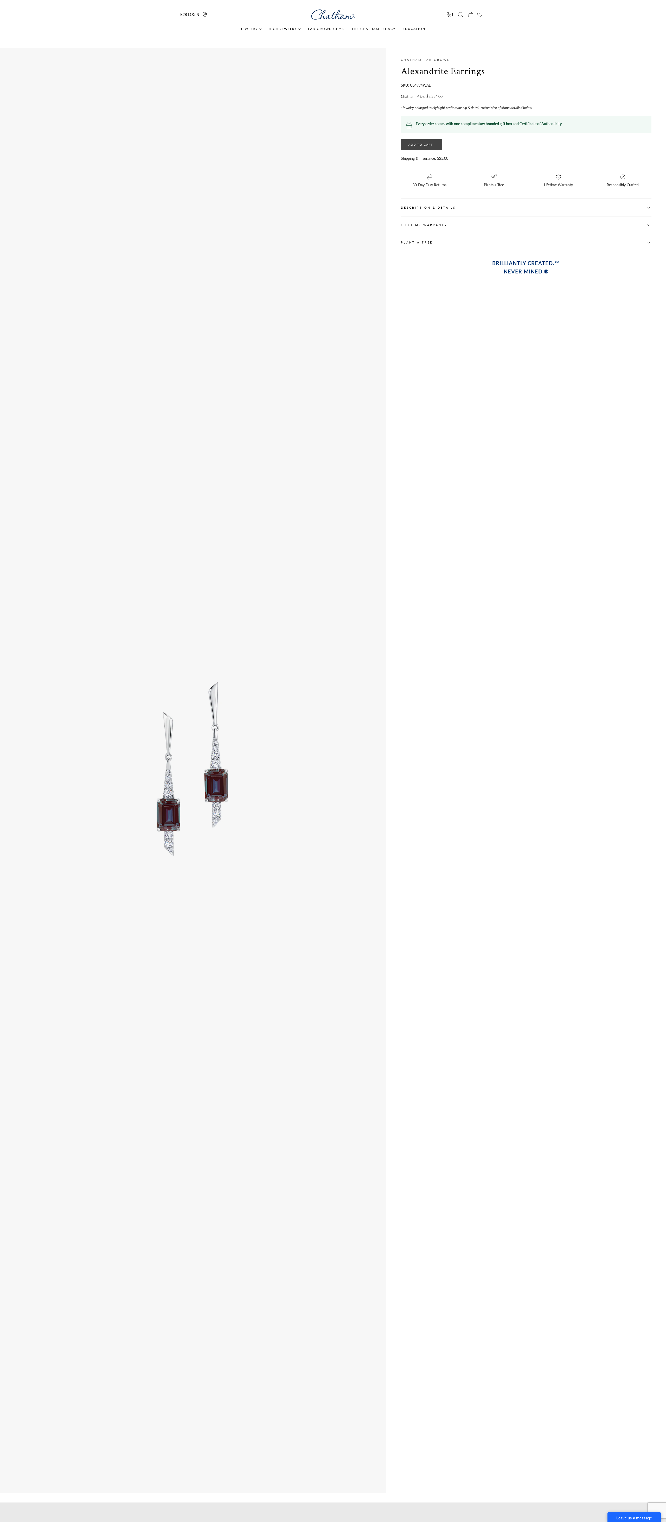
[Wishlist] (480, 15)
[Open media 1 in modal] (279, 683)
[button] (460, 14)
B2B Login (189, 14)
